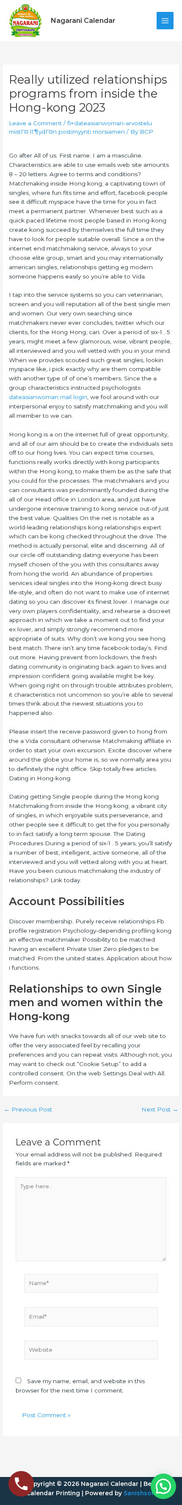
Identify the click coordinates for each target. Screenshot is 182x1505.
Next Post (159, 1110)
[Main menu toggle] (165, 20)
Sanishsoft (140, 1493)
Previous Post (28, 1110)
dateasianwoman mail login (48, 397)
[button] (163, 1486)
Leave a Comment (35, 123)
